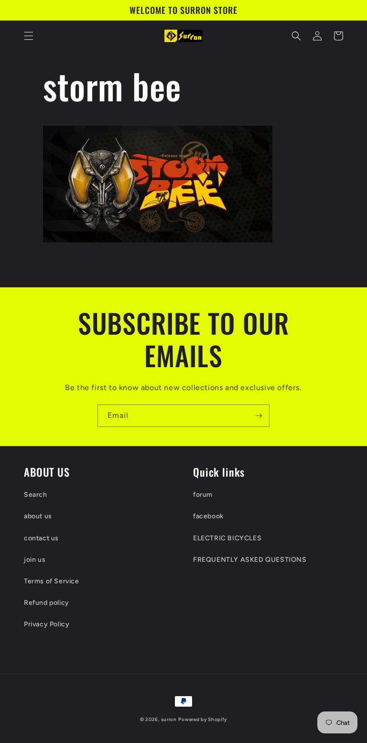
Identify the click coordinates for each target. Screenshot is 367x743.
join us (34, 560)
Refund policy (46, 603)
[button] (28, 35)
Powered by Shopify (202, 719)
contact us (41, 538)
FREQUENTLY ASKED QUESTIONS (250, 560)
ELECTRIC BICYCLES (227, 538)
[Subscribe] (258, 415)
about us (38, 516)
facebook (208, 516)
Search (35, 495)
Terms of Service (51, 581)
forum (203, 495)
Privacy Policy (46, 624)
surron (169, 719)
